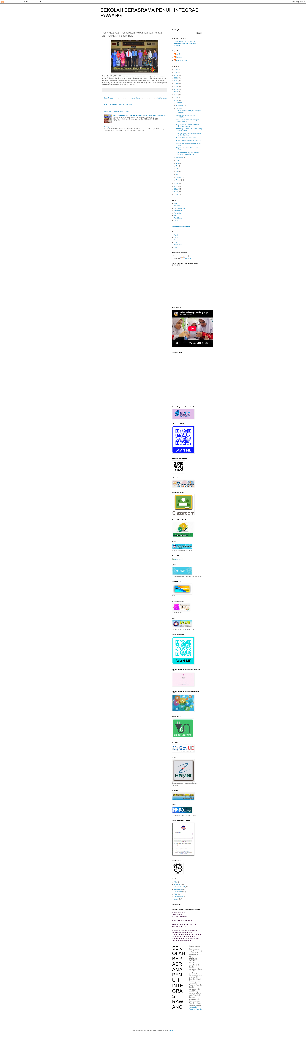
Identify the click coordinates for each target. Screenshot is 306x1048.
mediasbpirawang (182, 60)
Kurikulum (177, 240)
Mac (177, 174)
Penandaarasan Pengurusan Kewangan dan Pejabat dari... (189, 134)
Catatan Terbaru (107, 98)
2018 (176, 89)
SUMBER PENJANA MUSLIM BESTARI (117, 105)
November (179, 105)
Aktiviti (176, 235)
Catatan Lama (162, 98)
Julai (177, 163)
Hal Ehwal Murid (179, 208)
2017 (176, 92)
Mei (177, 169)
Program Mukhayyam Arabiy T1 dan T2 (188, 140)
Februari (179, 177)
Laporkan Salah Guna (181, 226)
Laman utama (135, 98)
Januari (178, 180)
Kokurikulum (178, 210)
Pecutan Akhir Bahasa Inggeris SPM (187, 138)
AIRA (175, 203)
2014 (176, 100)
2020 (176, 83)
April (177, 171)
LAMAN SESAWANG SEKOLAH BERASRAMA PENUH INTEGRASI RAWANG (185, 43)
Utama (176, 237)
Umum (176, 220)
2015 (176, 97)
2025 (176, 69)
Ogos (178, 160)
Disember (179, 103)
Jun (177, 166)
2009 (176, 194)
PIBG (175, 215)
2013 (176, 183)
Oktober (178, 108)
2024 (176, 72)
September (179, 158)
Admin (178, 54)
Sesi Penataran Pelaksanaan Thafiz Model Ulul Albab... (187, 125)
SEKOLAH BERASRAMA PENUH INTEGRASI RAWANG (178, 977)
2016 (176, 95)
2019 (176, 86)
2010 (176, 192)
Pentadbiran (178, 213)
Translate (188, 258)
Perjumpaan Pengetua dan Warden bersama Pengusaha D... (187, 153)
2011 (176, 189)
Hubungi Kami (108, 127)
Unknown (179, 57)
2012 (176, 186)
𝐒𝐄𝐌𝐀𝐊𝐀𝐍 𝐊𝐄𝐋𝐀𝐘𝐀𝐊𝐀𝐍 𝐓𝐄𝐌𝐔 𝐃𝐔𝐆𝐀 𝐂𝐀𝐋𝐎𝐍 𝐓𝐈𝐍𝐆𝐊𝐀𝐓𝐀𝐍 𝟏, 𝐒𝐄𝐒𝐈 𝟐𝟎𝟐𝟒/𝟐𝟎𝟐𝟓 (139, 115)
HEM (175, 242)
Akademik (177, 206)
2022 (176, 78)
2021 (176, 81)
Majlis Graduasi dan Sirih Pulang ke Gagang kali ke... (187, 120)
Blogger (171, 1030)
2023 (176, 75)
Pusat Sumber (178, 218)
